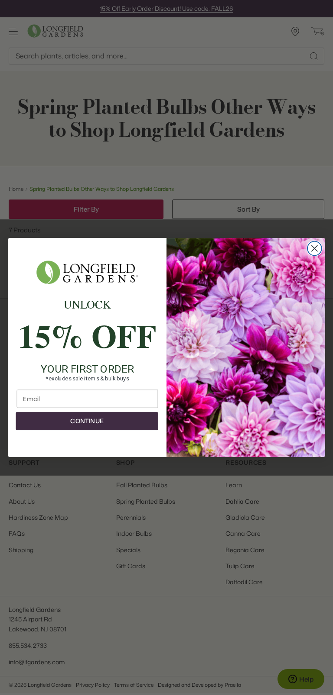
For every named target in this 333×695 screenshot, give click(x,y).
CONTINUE (86, 421)
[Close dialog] (314, 248)
